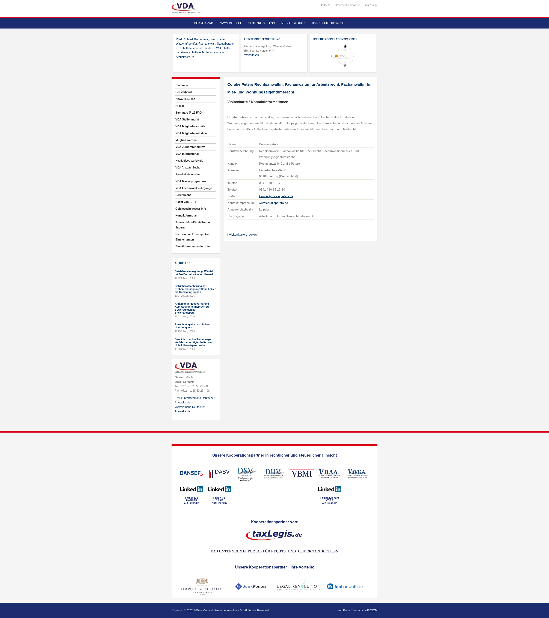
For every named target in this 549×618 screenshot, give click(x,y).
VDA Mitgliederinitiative (191, 133)
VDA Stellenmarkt (187, 119)
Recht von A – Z (185, 201)
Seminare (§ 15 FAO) (261, 23)
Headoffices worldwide (189, 160)
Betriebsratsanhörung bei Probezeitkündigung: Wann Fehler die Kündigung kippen (195, 289)
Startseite (325, 5)
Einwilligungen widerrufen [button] (193, 246)
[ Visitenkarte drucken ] (242, 234)
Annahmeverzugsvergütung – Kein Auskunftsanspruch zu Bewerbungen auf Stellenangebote (193, 308)
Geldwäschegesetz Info (190, 208)
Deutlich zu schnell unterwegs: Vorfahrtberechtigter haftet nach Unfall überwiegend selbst (194, 342)
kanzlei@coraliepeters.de (276, 196)
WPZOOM (371, 610)
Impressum (371, 5)
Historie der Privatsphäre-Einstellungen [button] (192, 237)
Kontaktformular (186, 215)
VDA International (187, 153)
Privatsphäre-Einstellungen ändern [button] (193, 225)
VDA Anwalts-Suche (187, 167)
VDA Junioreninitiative (190, 147)
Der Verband (203, 23)
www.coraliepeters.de (273, 202)
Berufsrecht (183, 195)
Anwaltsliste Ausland (188, 174)
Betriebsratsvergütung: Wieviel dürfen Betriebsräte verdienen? (194, 273)
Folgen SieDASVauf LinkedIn (219, 500)
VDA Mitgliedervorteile (190, 126)
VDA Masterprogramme (190, 181)
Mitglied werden (293, 23)
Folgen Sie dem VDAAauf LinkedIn (329, 500)
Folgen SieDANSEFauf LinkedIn (191, 500)
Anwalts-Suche (231, 23)
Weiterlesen (251, 55)
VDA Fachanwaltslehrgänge (193, 188)
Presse (179, 105)
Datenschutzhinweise (347, 5)
